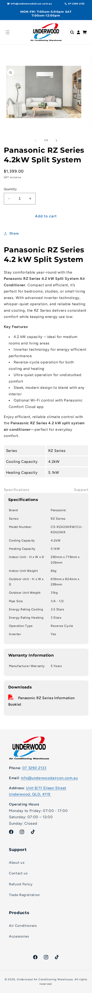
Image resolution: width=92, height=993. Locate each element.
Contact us (18, 873)
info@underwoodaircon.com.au (49, 778)
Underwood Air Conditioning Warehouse (45, 979)
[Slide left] (36, 140)
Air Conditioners (23, 925)
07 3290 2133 (34, 768)
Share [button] (14, 233)
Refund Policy (21, 884)
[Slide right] (56, 140)
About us (16, 862)
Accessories (19, 936)
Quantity (10, 189)
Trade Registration (24, 895)
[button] (7, 32)
